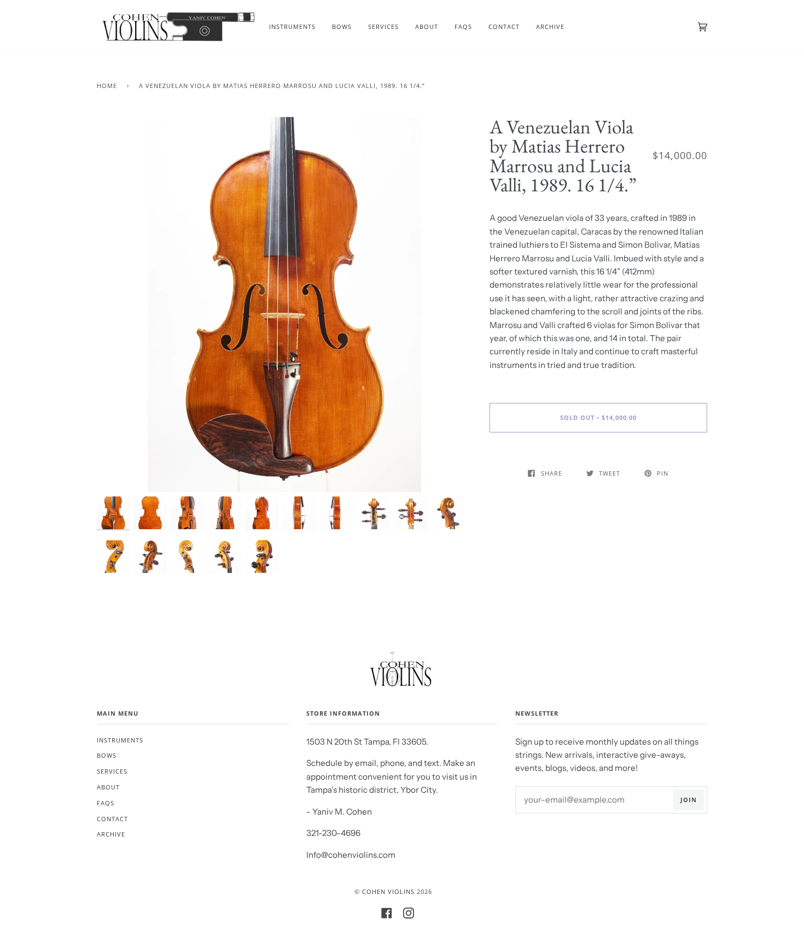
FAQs (105, 803)
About (108, 787)
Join (688, 799)
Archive (111, 834)
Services (112, 771)
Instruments (120, 740)
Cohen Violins (388, 891)
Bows (106, 755)
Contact (112, 819)
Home (107, 85)
